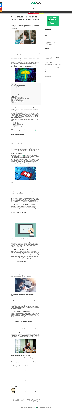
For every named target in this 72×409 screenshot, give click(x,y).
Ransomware (34, 137)
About (30, 12)
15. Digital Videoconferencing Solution (17, 100)
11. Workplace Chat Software (16, 96)
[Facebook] (1, 6)
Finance (47, 41)
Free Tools (35, 12)
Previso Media (45, 407)
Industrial (47, 43)
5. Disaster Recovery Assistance (16, 89)
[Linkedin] (1, 4)
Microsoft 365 (19, 300)
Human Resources (48, 42)
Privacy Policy (49, 407)
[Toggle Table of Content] (39, 84)
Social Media (55, 42)
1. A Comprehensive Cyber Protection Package (18, 85)
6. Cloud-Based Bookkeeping (16, 90)
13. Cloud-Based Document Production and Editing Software (20, 98)
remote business (28, 380)
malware (23, 155)
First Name (52, 71)
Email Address (52, 68)
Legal (54, 36)
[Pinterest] (1, 9)
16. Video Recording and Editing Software (18, 101)
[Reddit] (1, 7)
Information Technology (49, 44)
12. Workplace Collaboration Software (17, 97)
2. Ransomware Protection (16, 86)
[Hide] (0, 12)
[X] (1, 2)
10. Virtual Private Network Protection (17, 95)
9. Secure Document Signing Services (17, 94)
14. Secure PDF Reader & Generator (17, 99)
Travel (54, 43)
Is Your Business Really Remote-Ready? (17, 103)
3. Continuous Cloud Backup (16, 87)
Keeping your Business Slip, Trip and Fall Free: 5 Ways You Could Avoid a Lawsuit (33, 400)
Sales (54, 41)
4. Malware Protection (15, 88)
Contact (41, 12)
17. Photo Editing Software (16, 102)
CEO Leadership (48, 36)
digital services (23, 380)
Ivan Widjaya (17, 390)
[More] (1, 11)
